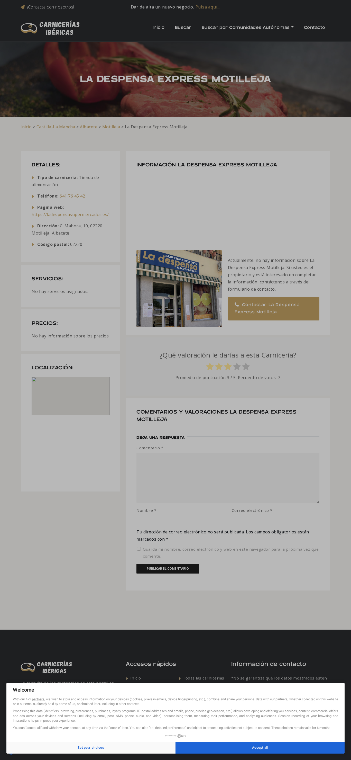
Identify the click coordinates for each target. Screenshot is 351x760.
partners (38, 699)
